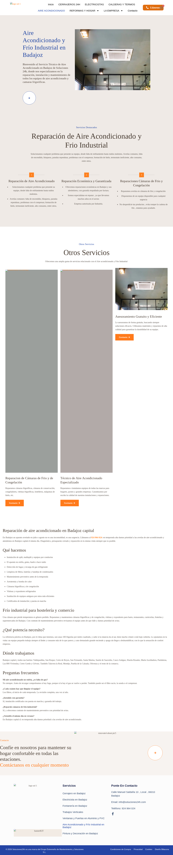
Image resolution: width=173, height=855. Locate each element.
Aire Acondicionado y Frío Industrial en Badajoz (83, 826)
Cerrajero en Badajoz (74, 793)
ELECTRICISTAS (94, 4)
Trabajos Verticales (73, 812)
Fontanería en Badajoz (75, 806)
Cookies (148, 849)
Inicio (51, 4)
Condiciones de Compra (120, 849)
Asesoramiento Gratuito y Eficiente (138, 316)
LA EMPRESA (111, 10)
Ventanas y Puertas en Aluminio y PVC (83, 818)
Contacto (132, 10)
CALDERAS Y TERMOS (122, 4)
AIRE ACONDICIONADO (51, 10)
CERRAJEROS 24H (69, 4)
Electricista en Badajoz (75, 799)
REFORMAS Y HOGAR (82, 10)
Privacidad (138, 849)
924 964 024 (96, 537)
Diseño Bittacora (162, 849)
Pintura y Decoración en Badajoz (80, 833)
